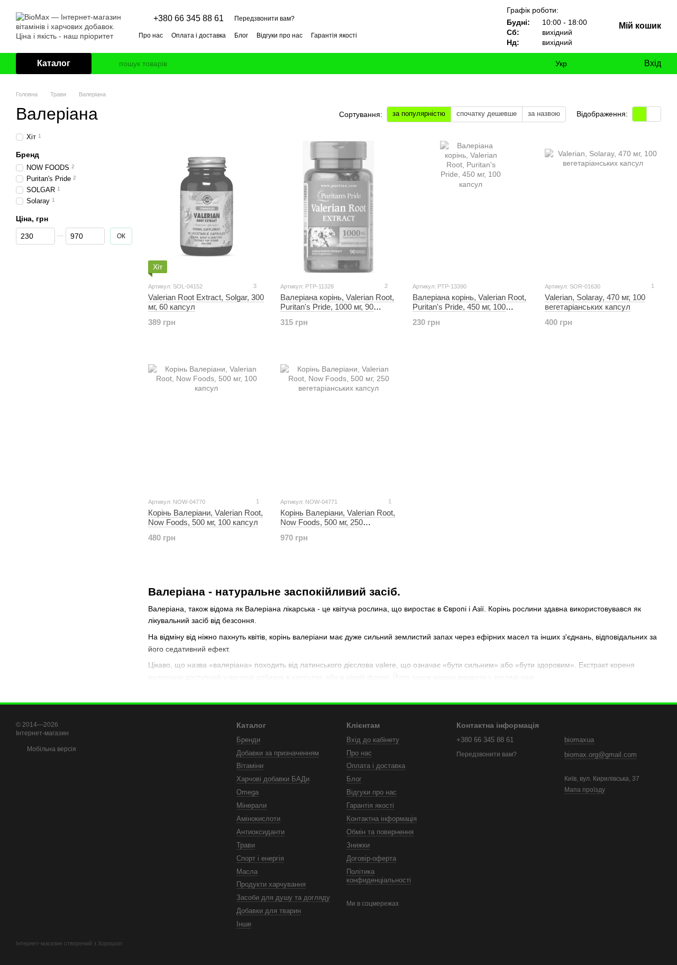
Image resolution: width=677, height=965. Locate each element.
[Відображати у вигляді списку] (654, 114)
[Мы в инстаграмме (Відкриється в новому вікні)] (447, 35)
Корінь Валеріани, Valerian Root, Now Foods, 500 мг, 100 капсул (205, 517)
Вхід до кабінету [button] (372, 740)
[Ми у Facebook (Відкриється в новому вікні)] (435, 35)
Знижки (358, 845)
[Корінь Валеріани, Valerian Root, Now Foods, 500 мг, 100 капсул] (206, 422)
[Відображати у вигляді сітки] (640, 114)
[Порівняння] (592, 63)
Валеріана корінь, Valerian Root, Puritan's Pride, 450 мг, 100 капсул (469, 307)
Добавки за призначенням (277, 753)
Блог (241, 35)
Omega (247, 792)
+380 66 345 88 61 (188, 18)
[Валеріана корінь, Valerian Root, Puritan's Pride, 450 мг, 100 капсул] (471, 207)
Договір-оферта (371, 858)
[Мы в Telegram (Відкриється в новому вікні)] (460, 35)
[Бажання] (613, 63)
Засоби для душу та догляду (283, 897)
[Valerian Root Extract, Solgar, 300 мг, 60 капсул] (206, 207)
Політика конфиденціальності (378, 876)
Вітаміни (249, 766)
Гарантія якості (334, 35)
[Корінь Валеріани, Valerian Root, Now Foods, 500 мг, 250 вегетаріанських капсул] (338, 422)
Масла (247, 872)
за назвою (544, 114)
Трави (245, 845)
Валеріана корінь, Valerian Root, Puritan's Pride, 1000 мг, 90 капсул (337, 307)
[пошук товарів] (110, 63)
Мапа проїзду (584, 789)
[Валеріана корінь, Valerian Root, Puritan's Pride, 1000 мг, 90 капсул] (338, 207)
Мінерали (251, 805)
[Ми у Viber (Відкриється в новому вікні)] (473, 35)
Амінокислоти (258, 819)
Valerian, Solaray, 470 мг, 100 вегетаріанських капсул (595, 302)
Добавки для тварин (268, 911)
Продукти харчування (271, 884)
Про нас (151, 35)
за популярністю (418, 114)
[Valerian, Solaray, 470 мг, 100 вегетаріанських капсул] (603, 207)
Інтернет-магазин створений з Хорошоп (69, 943)
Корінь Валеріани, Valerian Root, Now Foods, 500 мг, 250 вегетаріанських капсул (337, 522)
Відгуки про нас (280, 35)
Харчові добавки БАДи (272, 779)
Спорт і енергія (260, 858)
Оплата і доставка (198, 35)
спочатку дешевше (486, 114)
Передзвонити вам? (264, 18)
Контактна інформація (381, 819)
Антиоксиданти (260, 832)
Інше (243, 924)
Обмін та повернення (380, 832)
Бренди (248, 740)
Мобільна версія (50, 749)
